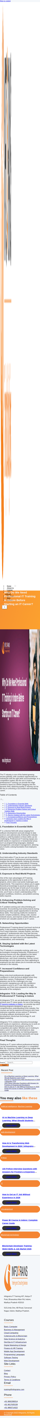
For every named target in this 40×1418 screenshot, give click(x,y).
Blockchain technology (10, 1235)
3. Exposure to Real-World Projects (18, 807)
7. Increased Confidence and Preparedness (21, 817)
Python (4, 1158)
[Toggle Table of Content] (1, 800)
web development (8, 1132)
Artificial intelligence (9, 1106)
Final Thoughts (11, 822)
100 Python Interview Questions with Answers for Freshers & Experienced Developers (19, 1172)
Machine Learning (25, 1106)
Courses (10, 590)
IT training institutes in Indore (11, 1004)
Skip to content (5, 1)
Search (2, 1062)
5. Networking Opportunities (16, 813)
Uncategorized (7, 1209)
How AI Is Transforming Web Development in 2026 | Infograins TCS (17, 1146)
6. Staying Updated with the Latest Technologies (23, 815)
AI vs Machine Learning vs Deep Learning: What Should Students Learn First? (17, 1120)
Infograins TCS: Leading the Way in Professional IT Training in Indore (17, 819)
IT (2, 1183)
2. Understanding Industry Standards (19, 805)
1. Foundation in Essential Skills (17, 804)
